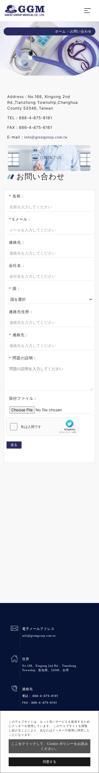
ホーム (60, 31)
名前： (17, 196)
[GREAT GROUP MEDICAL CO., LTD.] (25, 11)
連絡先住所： (21, 312)
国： (15, 289)
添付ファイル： (23, 398)
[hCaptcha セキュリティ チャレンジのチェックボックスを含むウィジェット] (42, 427)
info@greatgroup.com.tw (46, 137)
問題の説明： (23, 358)
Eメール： (20, 219)
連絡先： (17, 242)
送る (14, 445)
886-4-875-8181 (45, 696)
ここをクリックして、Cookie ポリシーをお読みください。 (49, 746)
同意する (49, 762)
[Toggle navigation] (87, 10)
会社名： (17, 265)
